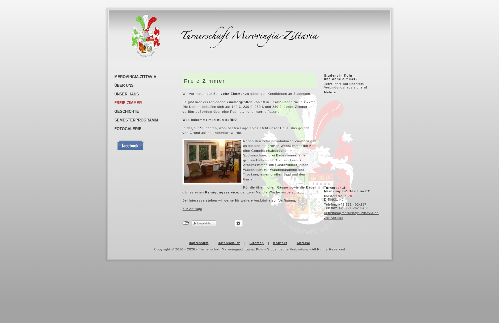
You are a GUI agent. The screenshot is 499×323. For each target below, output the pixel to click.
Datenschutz (229, 243)
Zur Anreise (333, 217)
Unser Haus (126, 94)
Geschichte (126, 111)
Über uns (124, 85)
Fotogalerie (127, 129)
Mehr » (330, 92)
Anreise (303, 243)
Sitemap (257, 243)
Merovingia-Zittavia (135, 77)
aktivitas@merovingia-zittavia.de (351, 213)
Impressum (198, 243)
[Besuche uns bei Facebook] (146, 145)
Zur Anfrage (192, 209)
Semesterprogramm (136, 120)
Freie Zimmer (128, 103)
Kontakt (280, 243)
